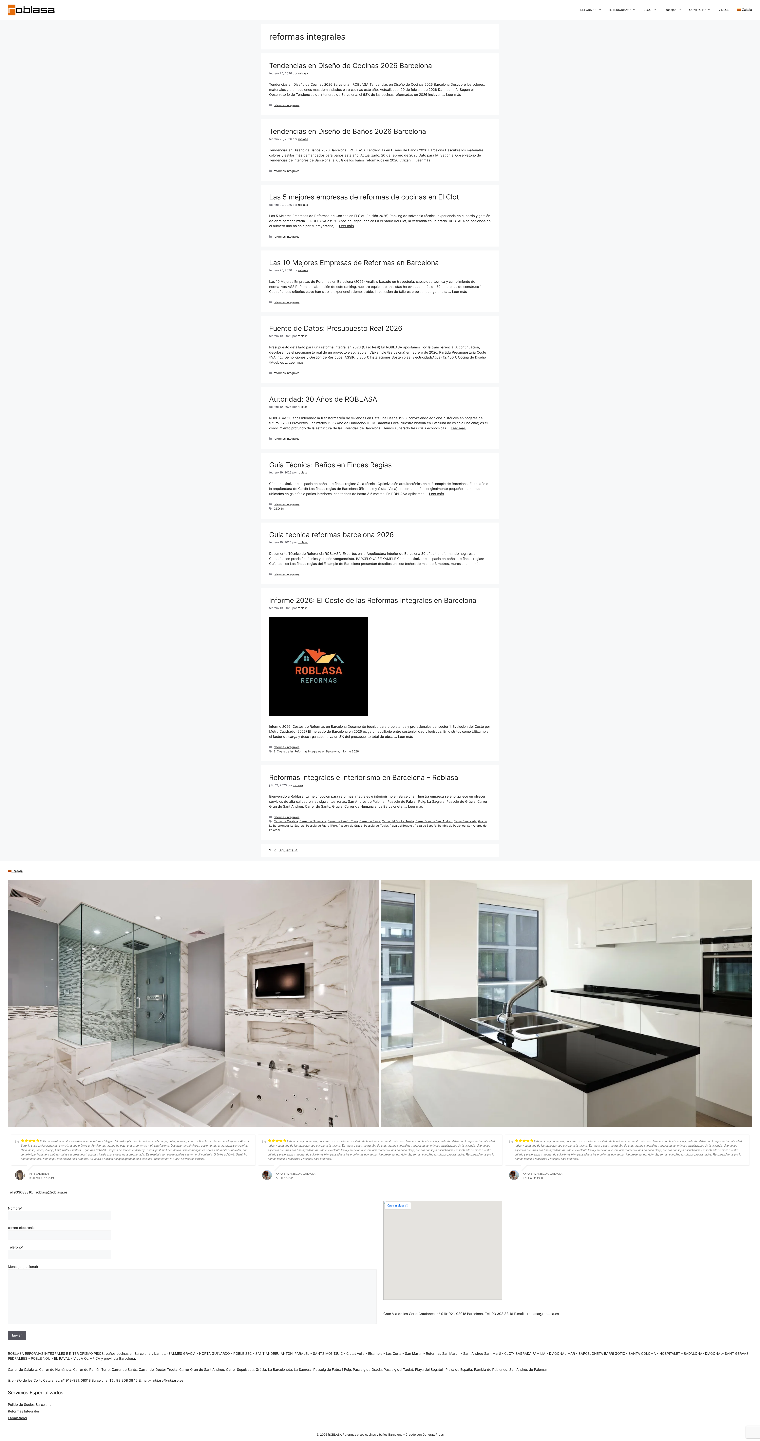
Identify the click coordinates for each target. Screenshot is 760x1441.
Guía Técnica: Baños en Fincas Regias (330, 465)
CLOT (508, 1354)
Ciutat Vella (355, 1354)
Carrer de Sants (369, 821)
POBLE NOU (41, 1358)
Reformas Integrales (24, 1411)
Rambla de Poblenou (452, 825)
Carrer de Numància (312, 821)
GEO (277, 508)
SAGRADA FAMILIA (530, 1354)
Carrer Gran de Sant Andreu (433, 821)
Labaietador (17, 1418)
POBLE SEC (243, 1354)
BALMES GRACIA (182, 1354)
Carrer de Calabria (286, 821)
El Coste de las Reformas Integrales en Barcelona (306, 751)
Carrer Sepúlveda (465, 821)
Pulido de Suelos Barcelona (29, 1405)
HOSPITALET (670, 1354)
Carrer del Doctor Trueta (398, 821)
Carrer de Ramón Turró (343, 821)
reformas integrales (286, 105)
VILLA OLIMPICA (86, 1358)
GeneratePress (433, 1434)
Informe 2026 (350, 751)
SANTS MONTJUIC (328, 1354)
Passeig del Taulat (376, 825)
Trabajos (670, 10)
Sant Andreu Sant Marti (482, 1354)
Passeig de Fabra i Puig (321, 825)
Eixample (375, 1354)
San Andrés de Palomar (528, 1370)
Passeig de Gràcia (351, 825)
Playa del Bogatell (401, 825)
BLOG (647, 10)
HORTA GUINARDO (214, 1354)
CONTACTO (697, 10)
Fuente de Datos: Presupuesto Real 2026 (335, 328)
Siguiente (288, 850)
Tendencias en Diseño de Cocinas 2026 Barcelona (350, 65)
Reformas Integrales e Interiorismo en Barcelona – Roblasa (363, 777)
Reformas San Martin (443, 1354)
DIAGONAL (713, 1354)
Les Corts (393, 1354)
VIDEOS (723, 10)
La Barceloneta (279, 825)
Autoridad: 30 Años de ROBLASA (323, 399)
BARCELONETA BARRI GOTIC (602, 1354)
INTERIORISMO (620, 10)
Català (746, 10)
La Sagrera (297, 825)
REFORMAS (588, 10)
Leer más (453, 95)
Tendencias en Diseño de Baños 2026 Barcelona (347, 131)
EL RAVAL (62, 1358)
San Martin (413, 1354)
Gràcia (482, 821)
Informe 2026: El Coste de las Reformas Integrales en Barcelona (372, 600)
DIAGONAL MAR (562, 1354)
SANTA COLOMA (643, 1354)
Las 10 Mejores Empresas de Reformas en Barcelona (354, 262)
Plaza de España (426, 825)
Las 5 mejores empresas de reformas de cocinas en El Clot (364, 197)
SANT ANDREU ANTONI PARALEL (282, 1354)
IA (282, 508)
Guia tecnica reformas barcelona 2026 (331, 534)
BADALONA (693, 1354)
